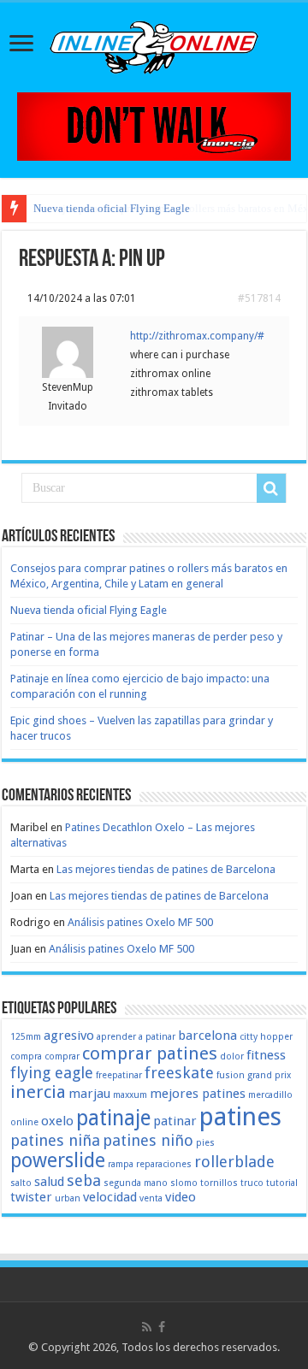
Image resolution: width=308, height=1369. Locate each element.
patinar (175, 1121)
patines (240, 1116)
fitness (266, 1055)
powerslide (57, 1160)
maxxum (130, 1095)
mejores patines (198, 1093)
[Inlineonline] (154, 44)
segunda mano (136, 1183)
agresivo (69, 1035)
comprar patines (149, 1053)
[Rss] (146, 1327)
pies (205, 1142)
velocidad (110, 1197)
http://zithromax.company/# (197, 336)
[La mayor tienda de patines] (154, 125)
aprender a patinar (136, 1036)
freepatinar (119, 1075)
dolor (232, 1056)
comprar (62, 1056)
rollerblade (234, 1162)
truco (252, 1183)
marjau (89, 1093)
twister (31, 1197)
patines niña (55, 1140)
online (24, 1122)
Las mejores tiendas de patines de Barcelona (165, 869)
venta (151, 1198)
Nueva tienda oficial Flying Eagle (111, 208)
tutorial (282, 1183)
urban (67, 1198)
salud (49, 1181)
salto (21, 1183)
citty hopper (266, 1036)
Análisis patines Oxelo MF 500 (140, 922)
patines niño (148, 1140)
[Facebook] (162, 1327)
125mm (25, 1036)
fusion (230, 1075)
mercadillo (270, 1095)
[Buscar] (271, 488)
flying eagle (51, 1073)
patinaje (113, 1118)
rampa (120, 1164)
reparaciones (164, 1164)
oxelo (57, 1121)
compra (26, 1056)
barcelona (207, 1035)
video (180, 1197)
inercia (38, 1092)
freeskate (179, 1073)
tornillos (219, 1183)
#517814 (259, 298)
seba (84, 1180)
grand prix (269, 1075)
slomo (184, 1183)
